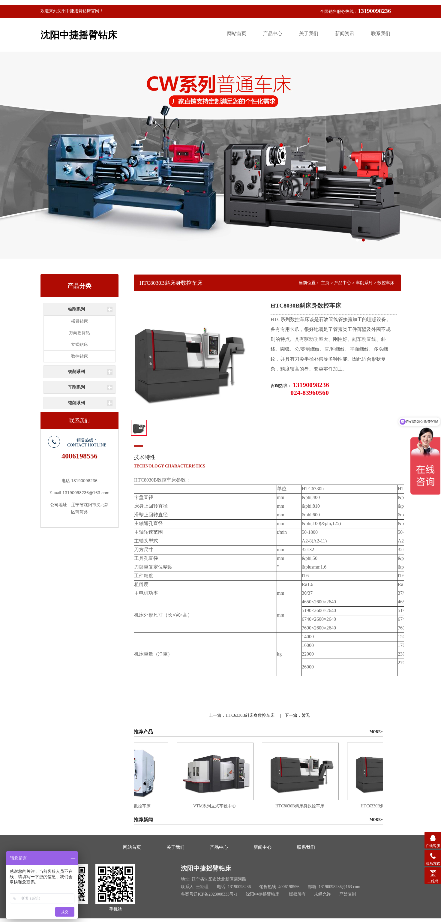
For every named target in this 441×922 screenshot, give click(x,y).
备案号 (187, 894)
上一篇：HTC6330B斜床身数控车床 (242, 715)
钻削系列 (76, 309)
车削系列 (76, 387)
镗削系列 (76, 403)
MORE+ (376, 732)
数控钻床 (79, 356)
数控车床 (385, 283)
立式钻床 (79, 344)
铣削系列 (76, 371)
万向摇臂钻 (79, 333)
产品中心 (342, 283)
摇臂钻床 (79, 321)
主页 (325, 283)
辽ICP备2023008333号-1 (215, 894)
